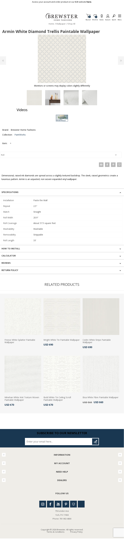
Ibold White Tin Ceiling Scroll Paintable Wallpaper (57, 398)
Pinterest (65, 504)
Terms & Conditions (55, 531)
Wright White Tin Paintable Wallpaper (61, 340)
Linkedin (81, 504)
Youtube (58, 504)
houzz (119, 164)
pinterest (113, 164)
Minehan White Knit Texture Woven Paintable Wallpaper (22, 398)
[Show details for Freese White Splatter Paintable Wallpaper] (23, 316)
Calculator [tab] (9, 255)
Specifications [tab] (10, 192)
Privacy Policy (76, 531)
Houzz (73, 504)
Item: (5, 143)
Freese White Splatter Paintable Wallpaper (20, 341)
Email (101, 164)
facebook (107, 164)
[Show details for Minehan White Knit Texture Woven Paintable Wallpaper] (23, 374)
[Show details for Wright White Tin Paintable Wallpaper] (61, 316)
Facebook (50, 504)
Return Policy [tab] (10, 270)
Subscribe (95, 441)
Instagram (42, 504)
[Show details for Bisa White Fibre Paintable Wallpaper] (101, 374)
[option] (34, 97)
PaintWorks (20, 134)
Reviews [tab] (6, 262)
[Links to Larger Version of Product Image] (62, 59)
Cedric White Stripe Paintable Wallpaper (97, 341)
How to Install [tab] (11, 248)
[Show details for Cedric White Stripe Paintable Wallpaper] (101, 316)
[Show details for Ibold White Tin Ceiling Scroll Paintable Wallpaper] (61, 374)
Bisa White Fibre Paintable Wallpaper (100, 397)
